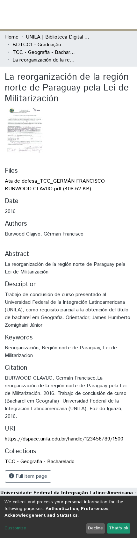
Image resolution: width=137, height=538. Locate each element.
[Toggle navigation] (128, 14)
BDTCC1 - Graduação (36, 44)
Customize (15, 528)
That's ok (118, 528)
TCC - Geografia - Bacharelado (44, 52)
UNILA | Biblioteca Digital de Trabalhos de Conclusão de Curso (58, 37)
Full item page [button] (30, 476)
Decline (95, 528)
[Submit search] (86, 14)
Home (11, 37)
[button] (95, 14)
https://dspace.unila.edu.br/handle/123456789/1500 (64, 439)
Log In (108, 14)
